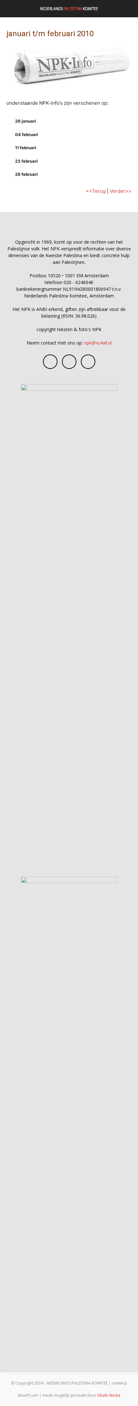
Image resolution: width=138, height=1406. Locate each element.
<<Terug (96, 191)
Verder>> (121, 191)
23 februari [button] (26, 161)
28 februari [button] (26, 174)
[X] (88, 361)
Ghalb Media (108, 1395)
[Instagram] (69, 361)
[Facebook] (50, 361)
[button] (11, 8)
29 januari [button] (25, 121)
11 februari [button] (25, 147)
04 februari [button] (26, 134)
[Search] (129, 8)
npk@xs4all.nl (98, 343)
